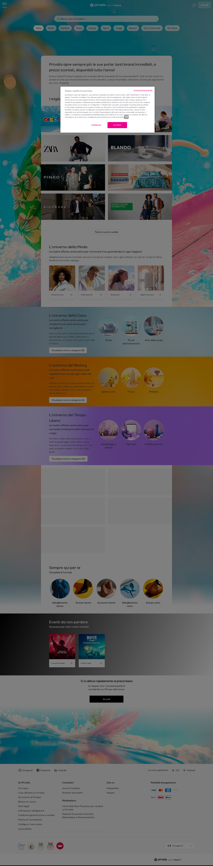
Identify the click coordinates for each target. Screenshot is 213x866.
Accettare (117, 125)
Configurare (96, 125)
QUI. (126, 117)
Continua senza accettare (142, 90)
